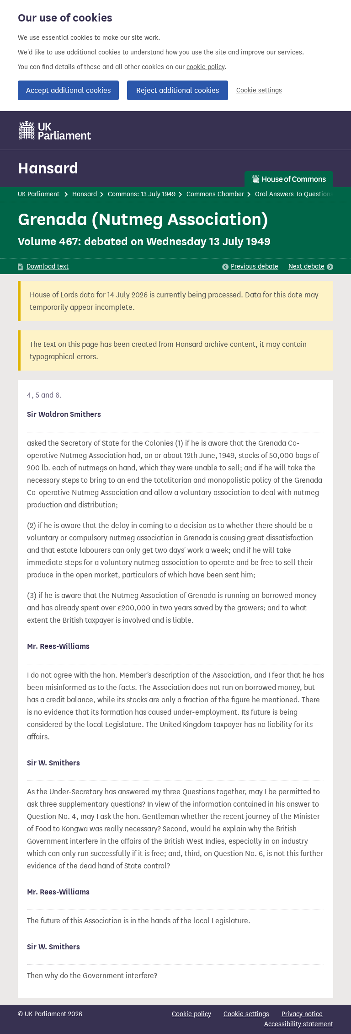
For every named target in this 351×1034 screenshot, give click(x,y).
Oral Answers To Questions (294, 194)
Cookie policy (191, 1014)
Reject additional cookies (177, 90)
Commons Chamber (215, 194)
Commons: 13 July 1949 (142, 194)
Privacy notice (302, 1014)
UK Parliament (38, 194)
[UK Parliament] (55, 130)
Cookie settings (259, 90)
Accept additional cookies (68, 90)
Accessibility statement (298, 1024)
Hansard (48, 168)
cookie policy (205, 67)
